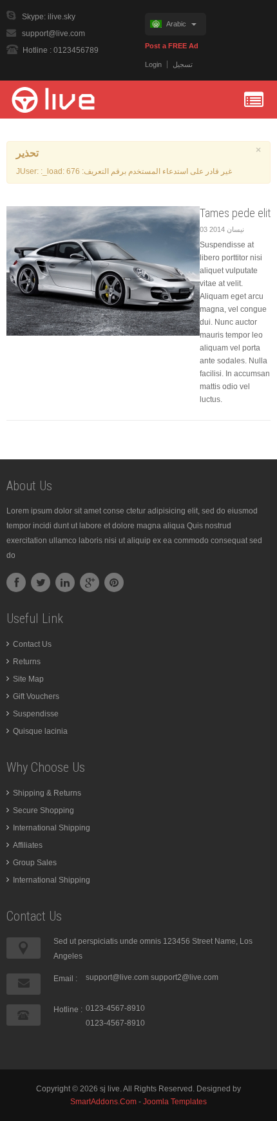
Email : (65, 978)
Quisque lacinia (40, 731)
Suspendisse (36, 713)
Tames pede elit (235, 213)
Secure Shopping (43, 810)
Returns (27, 661)
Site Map (28, 679)
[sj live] (64, 99)
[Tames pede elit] (103, 270)
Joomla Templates (175, 1101)
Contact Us (32, 644)
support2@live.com (184, 977)
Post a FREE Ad (171, 46)
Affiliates (28, 845)
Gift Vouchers (36, 696)
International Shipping (51, 827)
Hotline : (67, 1009)
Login (153, 64)
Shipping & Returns (47, 793)
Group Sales (35, 862)
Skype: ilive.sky (48, 16)
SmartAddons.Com (103, 1101)
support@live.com (53, 33)
